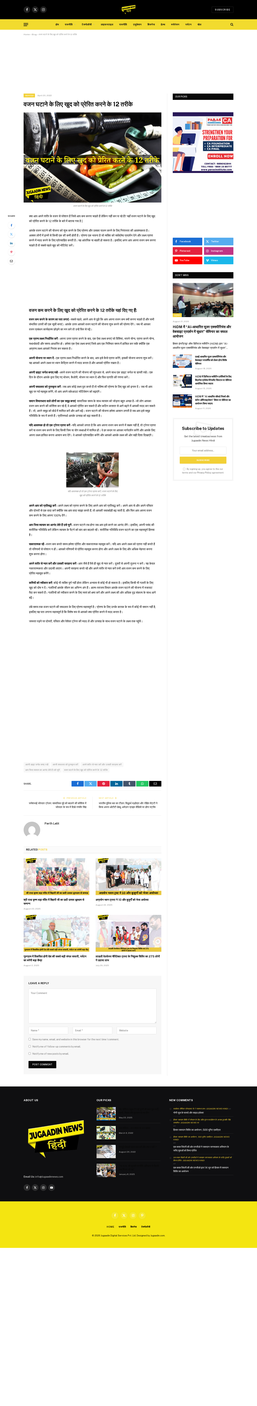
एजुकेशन (137, 24)
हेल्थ (163, 24)
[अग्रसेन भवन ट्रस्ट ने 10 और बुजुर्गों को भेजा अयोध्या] (128, 876)
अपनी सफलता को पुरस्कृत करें (65, 764)
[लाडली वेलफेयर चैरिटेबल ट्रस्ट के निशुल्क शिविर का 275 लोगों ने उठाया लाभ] (128, 933)
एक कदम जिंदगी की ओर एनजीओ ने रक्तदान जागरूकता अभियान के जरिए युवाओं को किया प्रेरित (201, 1148)
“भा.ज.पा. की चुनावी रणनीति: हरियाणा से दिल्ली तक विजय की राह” (139, 1167)
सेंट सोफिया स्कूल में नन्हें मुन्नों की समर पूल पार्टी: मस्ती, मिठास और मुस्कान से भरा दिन (139, 1111)
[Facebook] (11, 225)
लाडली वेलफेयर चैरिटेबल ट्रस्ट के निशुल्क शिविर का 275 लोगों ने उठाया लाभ (128, 958)
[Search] (231, 25)
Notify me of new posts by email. (50, 1053)
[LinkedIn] (11, 243)
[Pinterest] (11, 252)
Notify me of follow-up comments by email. (56, 1046)
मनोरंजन (175, 24)
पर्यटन (188, 24)
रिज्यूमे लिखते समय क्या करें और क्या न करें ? (137, 1147)
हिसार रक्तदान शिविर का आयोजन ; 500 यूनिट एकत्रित (197, 1129)
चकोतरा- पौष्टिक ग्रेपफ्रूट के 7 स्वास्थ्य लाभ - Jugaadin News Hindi (200, 1109)
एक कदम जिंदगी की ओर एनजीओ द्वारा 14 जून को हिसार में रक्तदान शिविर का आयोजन (201, 1169)
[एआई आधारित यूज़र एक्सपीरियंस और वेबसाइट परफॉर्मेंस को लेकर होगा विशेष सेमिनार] (182, 361)
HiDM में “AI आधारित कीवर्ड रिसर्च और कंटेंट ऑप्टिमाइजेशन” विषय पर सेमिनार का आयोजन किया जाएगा (213, 400)
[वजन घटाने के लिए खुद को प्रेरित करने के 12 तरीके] (92, 157)
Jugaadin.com (158, 1235)
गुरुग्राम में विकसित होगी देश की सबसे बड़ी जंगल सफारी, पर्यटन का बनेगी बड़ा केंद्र (55, 958)
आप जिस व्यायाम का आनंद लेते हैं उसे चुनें (42, 770)
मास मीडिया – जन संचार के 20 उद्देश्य (134, 1128)
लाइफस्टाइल (107, 24)
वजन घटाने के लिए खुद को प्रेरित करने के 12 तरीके (86, 770)
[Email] (11, 260)
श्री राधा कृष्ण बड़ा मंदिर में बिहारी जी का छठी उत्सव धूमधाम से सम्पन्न (54, 901)
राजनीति (69, 24)
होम (57, 24)
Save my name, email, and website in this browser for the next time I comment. (75, 1039)
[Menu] (26, 25)
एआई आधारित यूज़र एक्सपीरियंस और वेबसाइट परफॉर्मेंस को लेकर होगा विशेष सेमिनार (211, 360)
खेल (199, 24)
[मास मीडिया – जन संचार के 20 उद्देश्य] (106, 1132)
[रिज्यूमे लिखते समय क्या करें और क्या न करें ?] (106, 1151)
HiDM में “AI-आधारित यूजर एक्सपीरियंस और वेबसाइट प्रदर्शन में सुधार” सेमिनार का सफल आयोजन (202, 331)
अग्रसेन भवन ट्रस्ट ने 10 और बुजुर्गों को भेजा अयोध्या (122, 899)
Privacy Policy (204, 472)
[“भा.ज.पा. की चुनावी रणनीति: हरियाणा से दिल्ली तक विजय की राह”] (106, 1170)
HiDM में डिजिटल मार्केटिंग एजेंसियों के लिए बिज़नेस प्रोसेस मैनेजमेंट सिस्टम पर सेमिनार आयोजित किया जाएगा (213, 380)
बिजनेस (151, 24)
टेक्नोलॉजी (87, 24)
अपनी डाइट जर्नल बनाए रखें (36, 764)
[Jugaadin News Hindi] (128, 9)
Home (27, 34)
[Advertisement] (128, 67)
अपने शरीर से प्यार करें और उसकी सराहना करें (102, 764)
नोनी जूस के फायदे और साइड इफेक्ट (188, 1112)
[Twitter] (11, 234)
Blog (34, 34)
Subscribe (222, 9)
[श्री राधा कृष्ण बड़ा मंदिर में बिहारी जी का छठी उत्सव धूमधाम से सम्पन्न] (56, 876)
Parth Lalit (52, 823)
